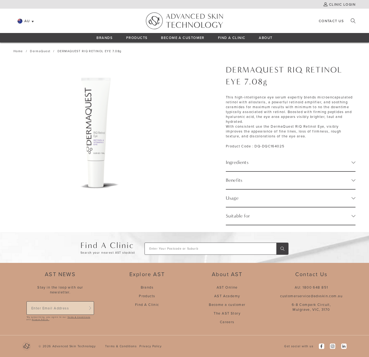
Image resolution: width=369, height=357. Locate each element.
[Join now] (90, 308)
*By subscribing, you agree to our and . (58, 318)
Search (353, 20)
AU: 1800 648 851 (311, 287)
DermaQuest (40, 51)
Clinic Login (342, 4)
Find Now (282, 248)
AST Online (227, 287)
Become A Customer (182, 37)
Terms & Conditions (79, 317)
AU (27, 20)
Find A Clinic (232, 37)
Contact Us (331, 20)
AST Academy (227, 295)
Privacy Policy (40, 319)
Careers (227, 321)
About (265, 37)
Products (136, 37)
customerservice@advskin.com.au (311, 295)
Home (18, 51)
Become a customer (227, 304)
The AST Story (227, 313)
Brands (104, 37)
